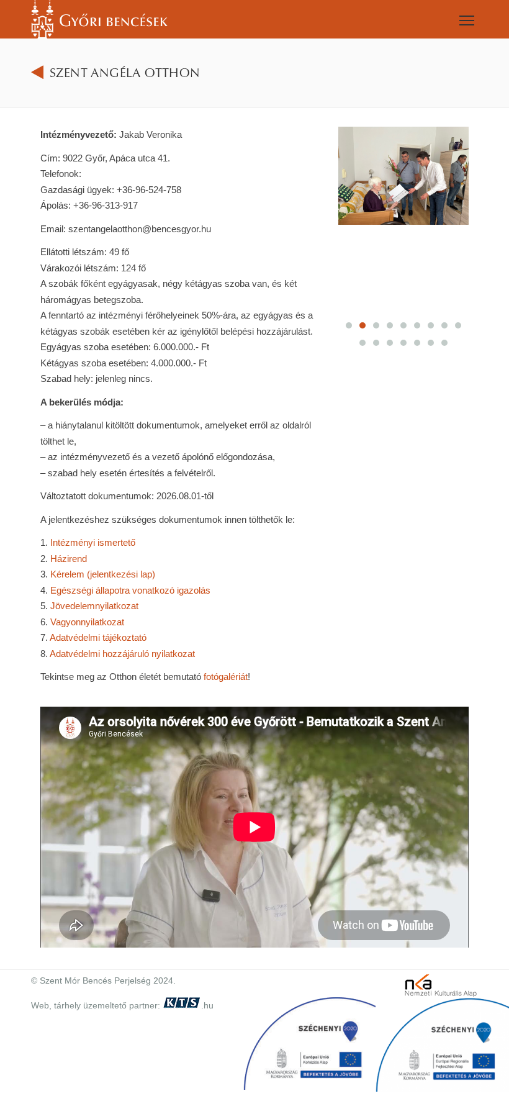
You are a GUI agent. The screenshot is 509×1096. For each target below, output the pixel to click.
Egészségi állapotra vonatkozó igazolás (130, 590)
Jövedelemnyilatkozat (94, 605)
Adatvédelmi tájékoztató (98, 637)
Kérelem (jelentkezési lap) (102, 574)
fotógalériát (226, 676)
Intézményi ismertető (92, 542)
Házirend (68, 558)
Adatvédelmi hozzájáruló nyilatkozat (122, 653)
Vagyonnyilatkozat (87, 622)
